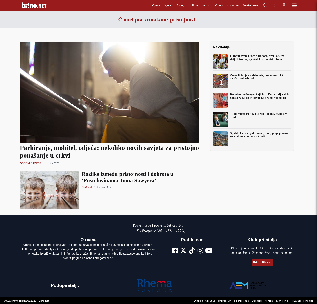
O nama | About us (204, 300)
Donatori (257, 300)
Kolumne (233, 5)
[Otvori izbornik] (294, 5)
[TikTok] (192, 251)
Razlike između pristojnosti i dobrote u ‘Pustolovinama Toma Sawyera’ (127, 177)
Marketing (282, 300)
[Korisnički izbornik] (284, 5)
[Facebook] (175, 251)
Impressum (224, 300)
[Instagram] (200, 251)
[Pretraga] (265, 5)
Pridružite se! (262, 262)
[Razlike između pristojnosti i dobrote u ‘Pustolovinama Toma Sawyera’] (49, 190)
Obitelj (180, 5)
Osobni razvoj (30, 163)
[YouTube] (208, 251)
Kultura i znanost (199, 5)
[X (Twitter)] (183, 251)
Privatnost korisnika (302, 300)
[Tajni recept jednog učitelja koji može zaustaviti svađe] (220, 119)
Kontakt (269, 300)
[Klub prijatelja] (274, 5)
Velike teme (250, 5)
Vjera (167, 5)
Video (219, 5)
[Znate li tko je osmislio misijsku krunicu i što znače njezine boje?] (220, 81)
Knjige (86, 186)
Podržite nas (241, 300)
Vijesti (156, 5)
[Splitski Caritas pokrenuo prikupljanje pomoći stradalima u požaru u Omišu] (220, 138)
